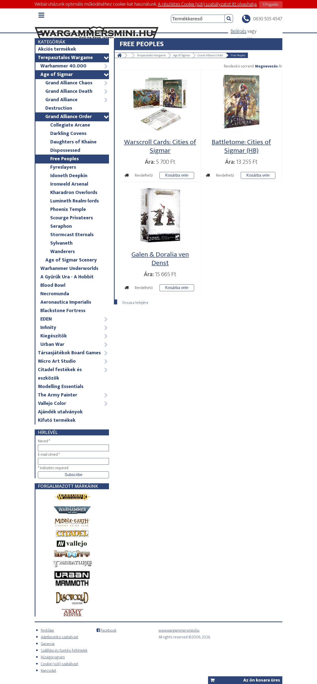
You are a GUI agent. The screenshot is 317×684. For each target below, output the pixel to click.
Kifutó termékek (57, 420)
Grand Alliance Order (76, 116)
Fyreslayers (63, 167)
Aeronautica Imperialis (65, 302)
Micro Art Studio (73, 361)
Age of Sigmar (74, 74)
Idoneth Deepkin (68, 175)
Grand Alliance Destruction (76, 104)
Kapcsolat (48, 670)
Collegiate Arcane (70, 125)
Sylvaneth (61, 243)
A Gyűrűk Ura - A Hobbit (67, 277)
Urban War (74, 344)
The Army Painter (73, 395)
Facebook (108, 630)
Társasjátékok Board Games (73, 353)
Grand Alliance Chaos (76, 83)
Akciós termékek (57, 49)
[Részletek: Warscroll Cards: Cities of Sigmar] (160, 131)
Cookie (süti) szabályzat (59, 664)
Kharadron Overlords (73, 192)
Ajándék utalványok (60, 412)
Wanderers (62, 251)
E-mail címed (49, 454)
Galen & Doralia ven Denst (160, 259)
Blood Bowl (52, 285)
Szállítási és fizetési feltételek (64, 650)
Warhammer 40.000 (74, 66)
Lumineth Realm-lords (74, 201)
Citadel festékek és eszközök (73, 373)
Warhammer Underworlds (69, 268)
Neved (44, 441)
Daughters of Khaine (73, 142)
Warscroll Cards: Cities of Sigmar (160, 146)
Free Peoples (64, 159)
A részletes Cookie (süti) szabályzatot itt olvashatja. (207, 4)
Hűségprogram (53, 657)
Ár (280, 66)
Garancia (47, 644)
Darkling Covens (68, 133)
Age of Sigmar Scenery (71, 260)
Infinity (74, 327)
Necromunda (54, 294)
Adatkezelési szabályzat (59, 637)
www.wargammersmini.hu (178, 630)
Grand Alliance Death (76, 91)
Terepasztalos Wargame (73, 57)
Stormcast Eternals (72, 234)
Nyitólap (47, 630)
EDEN (74, 319)
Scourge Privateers (71, 218)
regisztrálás (242, 39)
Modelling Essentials (60, 386)
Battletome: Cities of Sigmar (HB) (241, 146)
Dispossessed (65, 150)
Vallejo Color (73, 403)
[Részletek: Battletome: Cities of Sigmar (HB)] (241, 131)
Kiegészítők (74, 336)
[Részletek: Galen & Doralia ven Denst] (160, 244)
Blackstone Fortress (62, 310)
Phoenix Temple (68, 209)
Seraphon (61, 226)
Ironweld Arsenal (69, 184)
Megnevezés (266, 66)
